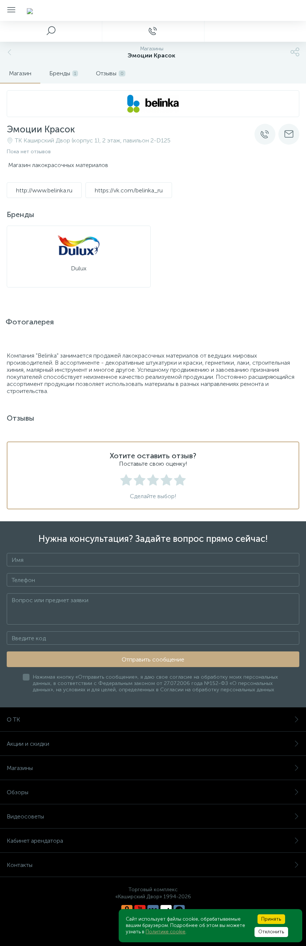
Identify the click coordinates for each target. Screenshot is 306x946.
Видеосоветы (25, 816)
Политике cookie (165, 931)
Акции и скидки (28, 743)
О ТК (13, 719)
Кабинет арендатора (35, 840)
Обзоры (17, 792)
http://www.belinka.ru (44, 190)
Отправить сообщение (153, 659)
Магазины (20, 767)
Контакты (19, 864)
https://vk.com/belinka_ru (129, 190)
